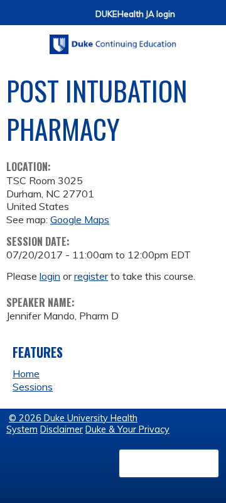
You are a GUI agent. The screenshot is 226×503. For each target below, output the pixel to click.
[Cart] (190, 20)
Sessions (33, 386)
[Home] (113, 40)
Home (26, 373)
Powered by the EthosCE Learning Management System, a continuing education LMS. (169, 463)
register (91, 276)
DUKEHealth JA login (135, 14)
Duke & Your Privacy (127, 429)
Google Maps (79, 219)
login (50, 276)
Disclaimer (61, 429)
